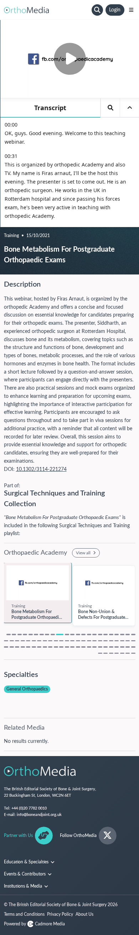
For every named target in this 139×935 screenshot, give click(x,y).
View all (84, 553)
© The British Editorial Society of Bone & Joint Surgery (61, 905)
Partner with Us (18, 835)
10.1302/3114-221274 (41, 469)
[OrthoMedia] (46, 10)
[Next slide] (131, 601)
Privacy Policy (60, 914)
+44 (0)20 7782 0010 (29, 808)
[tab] (8, 634)
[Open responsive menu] (131, 10)
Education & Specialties (27, 862)
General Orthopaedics (27, 689)
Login (114, 9)
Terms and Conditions (24, 914)
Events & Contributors (25, 874)
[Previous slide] (7, 601)
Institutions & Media (23, 886)
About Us (84, 914)
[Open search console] (97, 10)
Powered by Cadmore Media (34, 924)
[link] (37, 583)
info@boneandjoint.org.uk (39, 815)
